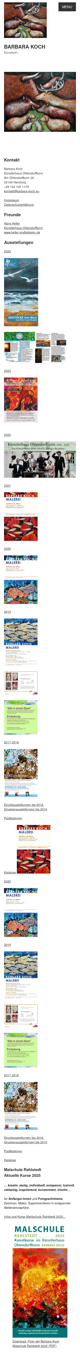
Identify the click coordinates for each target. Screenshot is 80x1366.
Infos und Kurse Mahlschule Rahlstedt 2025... (34, 1216)
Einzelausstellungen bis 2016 (24, 805)
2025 (7, 251)
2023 (7, 371)
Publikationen (13, 818)
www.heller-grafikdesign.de (22, 232)
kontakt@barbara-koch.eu (21, 191)
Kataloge (10, 872)
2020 (7, 548)
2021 (7, 485)
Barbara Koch (24, 46)
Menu (67, 6)
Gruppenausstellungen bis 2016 (25, 809)
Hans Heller (12, 223)
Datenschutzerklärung (19, 204)
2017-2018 (11, 742)
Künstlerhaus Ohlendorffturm (23, 228)
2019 (7, 612)
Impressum (11, 200)
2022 (7, 435)
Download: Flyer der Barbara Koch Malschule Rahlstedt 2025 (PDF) (36, 1343)
